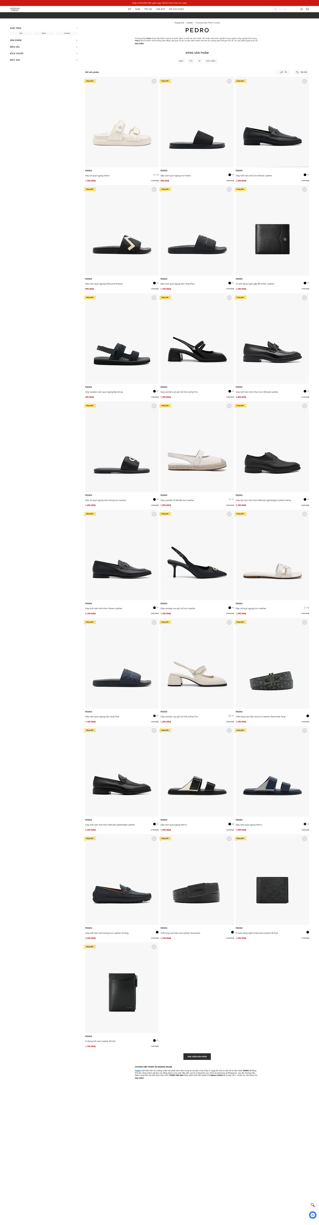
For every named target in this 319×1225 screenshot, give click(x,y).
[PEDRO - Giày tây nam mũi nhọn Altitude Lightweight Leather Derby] (272, 446)
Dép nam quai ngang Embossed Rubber (104, 283)
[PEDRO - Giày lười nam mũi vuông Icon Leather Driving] (122, 879)
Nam (137, 9)
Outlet (190, 22)
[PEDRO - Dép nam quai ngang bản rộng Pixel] (197, 230)
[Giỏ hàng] (307, 9)
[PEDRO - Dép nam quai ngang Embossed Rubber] (122, 230)
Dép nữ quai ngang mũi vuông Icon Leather (105, 500)
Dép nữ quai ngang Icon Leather (251, 608)
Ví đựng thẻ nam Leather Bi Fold (100, 1041)
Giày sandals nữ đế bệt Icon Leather (177, 500)
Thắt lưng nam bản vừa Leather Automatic (180, 933)
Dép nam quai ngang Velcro (173, 824)
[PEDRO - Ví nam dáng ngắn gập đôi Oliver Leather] (272, 230)
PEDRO (88, 170)
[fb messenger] (313, 1215)
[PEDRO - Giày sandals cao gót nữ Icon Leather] (197, 555)
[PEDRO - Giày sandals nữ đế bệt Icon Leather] (197, 446)
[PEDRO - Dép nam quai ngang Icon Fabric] (197, 122)
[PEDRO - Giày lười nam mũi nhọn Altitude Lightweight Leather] (122, 771)
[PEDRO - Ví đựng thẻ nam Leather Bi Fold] (122, 987)
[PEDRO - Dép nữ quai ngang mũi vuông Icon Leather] (122, 446)
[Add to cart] (154, 81)
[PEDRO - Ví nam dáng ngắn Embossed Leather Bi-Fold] (272, 879)
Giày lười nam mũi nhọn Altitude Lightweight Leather (110, 824)
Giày (181, 61)
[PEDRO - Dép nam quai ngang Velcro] (197, 771)
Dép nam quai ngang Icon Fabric (175, 175)
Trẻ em (148, 9)
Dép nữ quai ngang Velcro (97, 175)
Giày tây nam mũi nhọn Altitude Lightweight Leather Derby (263, 500)
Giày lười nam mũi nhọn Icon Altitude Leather (257, 392)
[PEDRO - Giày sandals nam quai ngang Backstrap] (122, 338)
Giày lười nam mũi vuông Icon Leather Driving (106, 933)
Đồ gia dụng (176, 9)
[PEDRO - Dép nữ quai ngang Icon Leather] (272, 555)
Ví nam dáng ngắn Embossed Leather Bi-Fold (257, 933)
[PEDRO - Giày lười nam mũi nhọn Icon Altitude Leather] (272, 338)
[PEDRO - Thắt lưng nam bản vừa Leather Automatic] (197, 879)
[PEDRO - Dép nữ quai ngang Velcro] (122, 122)
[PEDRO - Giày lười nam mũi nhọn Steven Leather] (122, 555)
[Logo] (15, 9)
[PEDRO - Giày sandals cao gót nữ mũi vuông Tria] (197, 338)
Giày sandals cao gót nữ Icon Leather (177, 608)
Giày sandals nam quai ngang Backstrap (104, 392)
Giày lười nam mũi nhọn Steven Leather (103, 608)
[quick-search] (313, 1205)
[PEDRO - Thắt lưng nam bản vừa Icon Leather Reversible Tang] (272, 663)
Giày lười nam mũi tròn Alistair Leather (254, 175)
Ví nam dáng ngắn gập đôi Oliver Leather (255, 283)
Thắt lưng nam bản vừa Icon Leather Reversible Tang (260, 716)
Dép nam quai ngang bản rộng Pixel (177, 283)
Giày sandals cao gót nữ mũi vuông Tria (179, 392)
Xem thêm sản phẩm (197, 1056)
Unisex (67, 33)
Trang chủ (179, 22)
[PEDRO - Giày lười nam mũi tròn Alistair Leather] (272, 122)
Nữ (129, 9)
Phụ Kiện (210, 61)
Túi (191, 61)
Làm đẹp (160, 9)
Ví (199, 61)
